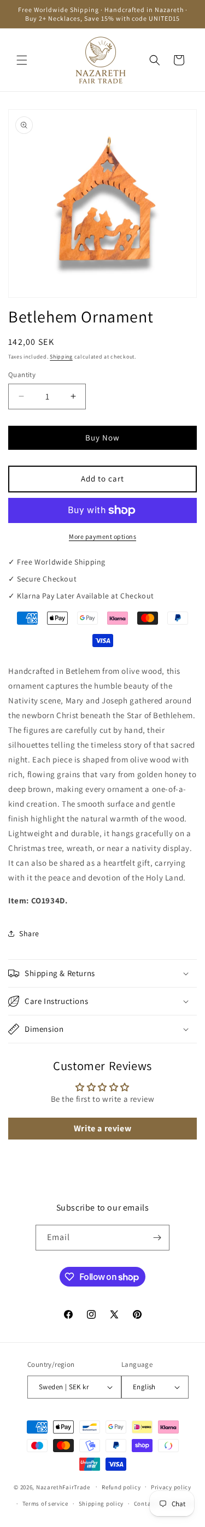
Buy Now (102, 437)
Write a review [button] (102, 1128)
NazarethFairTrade (63, 1486)
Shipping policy (101, 1503)
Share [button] (29, 933)
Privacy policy (171, 1487)
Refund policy (121, 1487)
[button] (22, 60)
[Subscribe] (157, 1237)
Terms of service (45, 1503)
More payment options (102, 536)
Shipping (61, 356)
